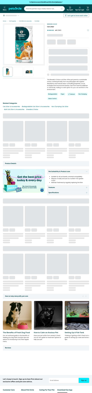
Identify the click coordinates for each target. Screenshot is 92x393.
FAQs (5, 351)
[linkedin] (88, 387)
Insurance (42, 345)
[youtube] (77, 387)
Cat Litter (36, 21)
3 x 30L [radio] (52, 49)
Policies (23, 356)
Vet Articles (43, 353)
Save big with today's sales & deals (46, 2)
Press (23, 348)
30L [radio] (64, 42)
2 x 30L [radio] (76, 42)
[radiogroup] (68, 45)
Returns (5, 356)
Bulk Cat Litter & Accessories (14, 98)
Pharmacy (43, 348)
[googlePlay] (62, 350)
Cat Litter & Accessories (25, 21)
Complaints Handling (10, 362)
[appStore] (62, 346)
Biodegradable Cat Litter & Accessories (36, 95)
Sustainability (25, 362)
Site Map (43, 387)
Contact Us (7, 345)
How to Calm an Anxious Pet (46, 187)
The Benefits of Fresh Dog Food (16, 187)
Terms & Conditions (10, 348)
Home (4, 21)
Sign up (84, 331)
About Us (24, 345)
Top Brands (25, 359)
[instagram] (84, 387)
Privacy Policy (35, 387)
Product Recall (8, 365)
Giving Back (25, 353)
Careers (24, 351)
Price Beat (6, 359)
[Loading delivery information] (11, 15)
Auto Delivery (44, 351)
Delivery (6, 353)
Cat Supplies (12, 21)
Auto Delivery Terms (10, 368)
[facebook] (81, 387)
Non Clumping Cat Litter (59, 95)
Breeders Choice (52, 24)
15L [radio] (52, 42)
